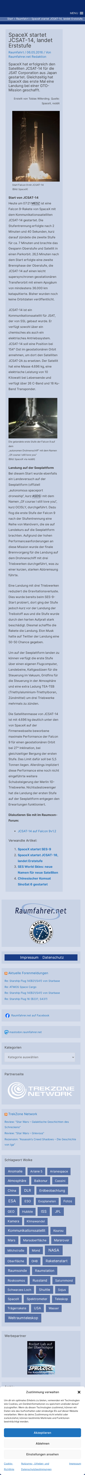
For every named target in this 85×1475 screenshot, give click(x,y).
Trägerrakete (17, 1308)
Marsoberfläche (34, 1240)
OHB (34, 1261)
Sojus (62, 1290)
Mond (36, 1250)
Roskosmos (16, 1280)
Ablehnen (42, 1443)
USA (37, 1308)
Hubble (27, 1211)
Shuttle (44, 1290)
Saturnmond (64, 1280)
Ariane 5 (36, 1171)
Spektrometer (37, 1299)
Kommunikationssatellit (26, 1230)
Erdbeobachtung (52, 1190)
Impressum (75, 1463)
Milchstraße (16, 1250)
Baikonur (40, 1181)
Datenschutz (53, 957)
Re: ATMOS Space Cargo (20, 987)
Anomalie (15, 1171)
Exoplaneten (47, 1201)
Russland (40, 1280)
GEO (11, 1211)
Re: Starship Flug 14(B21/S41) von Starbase (32, 980)
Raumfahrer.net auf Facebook (30, 1015)
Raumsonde (17, 1270)
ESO (28, 1201)
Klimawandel (36, 1221)
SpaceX (13, 1299)
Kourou (58, 1231)
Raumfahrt (16, 52)
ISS (44, 1211)
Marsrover (61, 1240)
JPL (58, 1211)
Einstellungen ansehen (42, 1454)
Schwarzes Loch (19, 1290)
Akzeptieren (42, 1433)
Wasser (54, 1308)
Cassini (60, 1181)
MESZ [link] (35, 203)
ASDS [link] (36, 496)
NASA (53, 1250)
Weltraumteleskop (23, 1318)
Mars (11, 1240)
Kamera (13, 1221)
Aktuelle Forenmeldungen (28, 973)
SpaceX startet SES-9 (34, 849)
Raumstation (44, 1271)
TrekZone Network (22, 1114)
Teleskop (61, 1299)
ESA (12, 1201)
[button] (79, 1392)
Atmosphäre (17, 1181)
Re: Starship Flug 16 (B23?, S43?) (26, 998)
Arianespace (59, 1171)
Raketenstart (57, 1261)
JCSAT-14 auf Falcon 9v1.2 (37, 831)
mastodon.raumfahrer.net (25, 1032)
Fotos (67, 1201)
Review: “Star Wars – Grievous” (24, 1133)
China (12, 1190)
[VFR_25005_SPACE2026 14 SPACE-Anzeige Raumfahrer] (41, 1357)
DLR (27, 1190)
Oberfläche (16, 1261)
